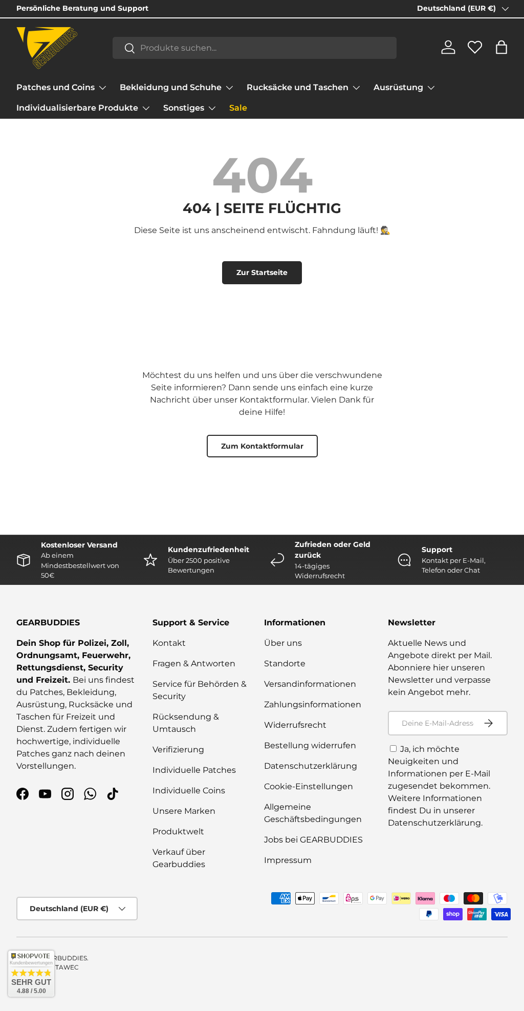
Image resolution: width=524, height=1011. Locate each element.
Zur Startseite (262, 272)
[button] (501, 47)
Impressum (288, 860)
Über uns (283, 643)
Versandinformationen (310, 684)
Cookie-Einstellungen (308, 786)
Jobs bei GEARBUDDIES (313, 840)
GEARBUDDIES (63, 958)
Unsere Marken (183, 811)
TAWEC (67, 967)
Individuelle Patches (194, 770)
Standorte (284, 663)
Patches (46, 692)
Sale (238, 108)
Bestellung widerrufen (310, 745)
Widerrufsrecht (295, 725)
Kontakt (169, 643)
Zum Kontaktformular (262, 446)
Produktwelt (178, 831)
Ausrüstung (40, 704)
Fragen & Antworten (193, 663)
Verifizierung (178, 749)
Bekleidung (91, 692)
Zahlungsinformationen (312, 704)
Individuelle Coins (188, 790)
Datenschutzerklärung (310, 766)
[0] (475, 51)
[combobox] (255, 48)
